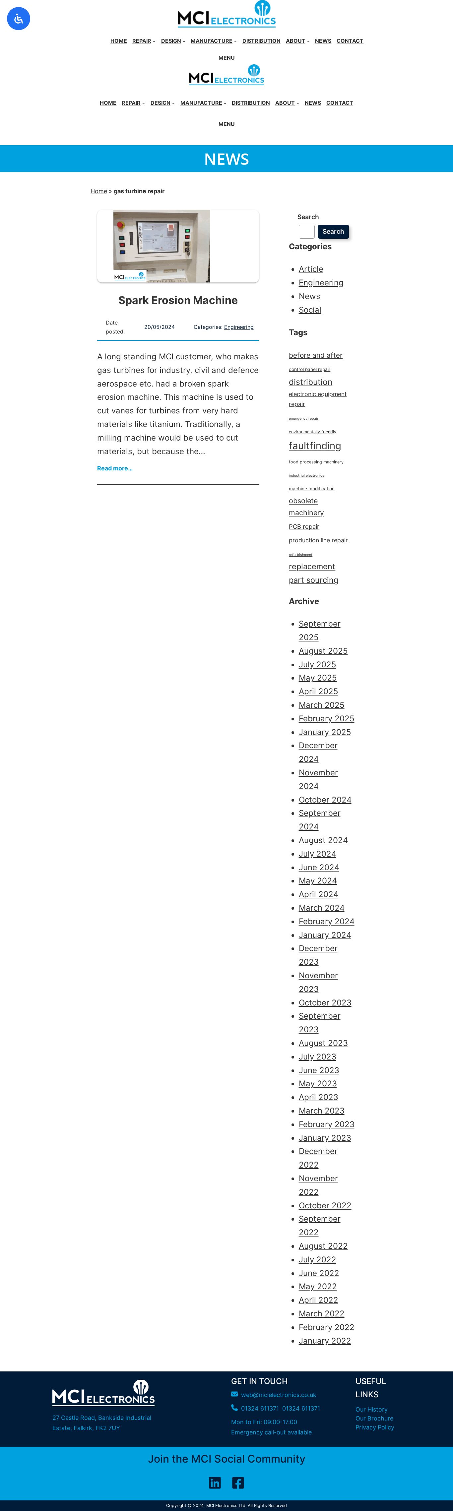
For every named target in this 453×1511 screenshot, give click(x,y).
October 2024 (325, 800)
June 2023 (319, 1070)
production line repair (318, 540)
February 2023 (327, 1124)
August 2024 (323, 840)
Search (308, 217)
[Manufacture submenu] (235, 41)
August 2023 (323, 1043)
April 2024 (318, 894)
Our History (372, 1409)
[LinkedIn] (215, 1483)
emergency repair (303, 418)
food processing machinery (316, 461)
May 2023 (318, 1083)
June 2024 (319, 867)
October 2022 (325, 1205)
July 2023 (317, 1056)
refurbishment (300, 555)
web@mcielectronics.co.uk (278, 1394)
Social (310, 310)
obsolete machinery (306, 506)
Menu (227, 57)
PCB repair (304, 526)
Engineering (239, 327)
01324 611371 (301, 1408)
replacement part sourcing (313, 573)
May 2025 (318, 678)
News (309, 296)
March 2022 (322, 1313)
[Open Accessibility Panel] (18, 18)
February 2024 (327, 921)
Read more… (115, 471)
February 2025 (327, 718)
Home (99, 191)
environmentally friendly (312, 431)
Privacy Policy (375, 1427)
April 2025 (318, 691)
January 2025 (325, 732)
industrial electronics (306, 475)
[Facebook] (238, 1483)
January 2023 (325, 1138)
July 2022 (317, 1259)
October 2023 (325, 1002)
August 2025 (323, 651)
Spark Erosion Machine (178, 300)
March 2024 (322, 908)
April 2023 (318, 1097)
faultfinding (315, 446)
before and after (316, 355)
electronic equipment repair (318, 399)
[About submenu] (308, 41)
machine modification (312, 488)
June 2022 (319, 1273)
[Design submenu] (184, 41)
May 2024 (318, 880)
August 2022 (323, 1246)
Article (311, 269)
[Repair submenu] (154, 41)
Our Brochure (374, 1418)
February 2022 (327, 1327)
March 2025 (322, 705)
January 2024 (325, 935)
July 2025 (317, 664)
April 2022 (318, 1300)
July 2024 (317, 854)
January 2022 (325, 1341)
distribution (310, 382)
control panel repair (309, 369)
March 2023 (322, 1111)
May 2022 (318, 1286)
